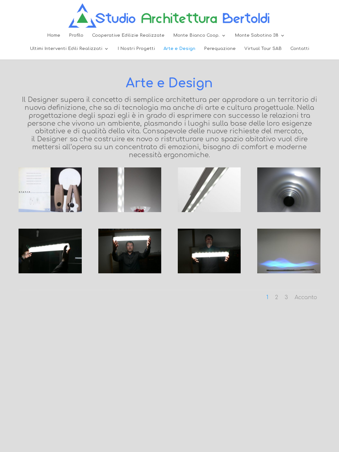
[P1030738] (209, 271)
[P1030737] (129, 271)
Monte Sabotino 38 (256, 35)
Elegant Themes (72, 366)
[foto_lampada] (129, 210)
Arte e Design (179, 48)
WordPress (124, 366)
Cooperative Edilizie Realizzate (128, 35)
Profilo (76, 35)
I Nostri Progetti (136, 48)
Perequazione (220, 48)
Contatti (299, 48)
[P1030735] (50, 271)
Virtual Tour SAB (263, 48)
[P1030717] (288, 210)
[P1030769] (288, 271)
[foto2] (209, 210)
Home (53, 35)
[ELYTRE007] (50, 210)
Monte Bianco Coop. (196, 35)
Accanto (306, 297)
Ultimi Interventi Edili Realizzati (66, 48)
